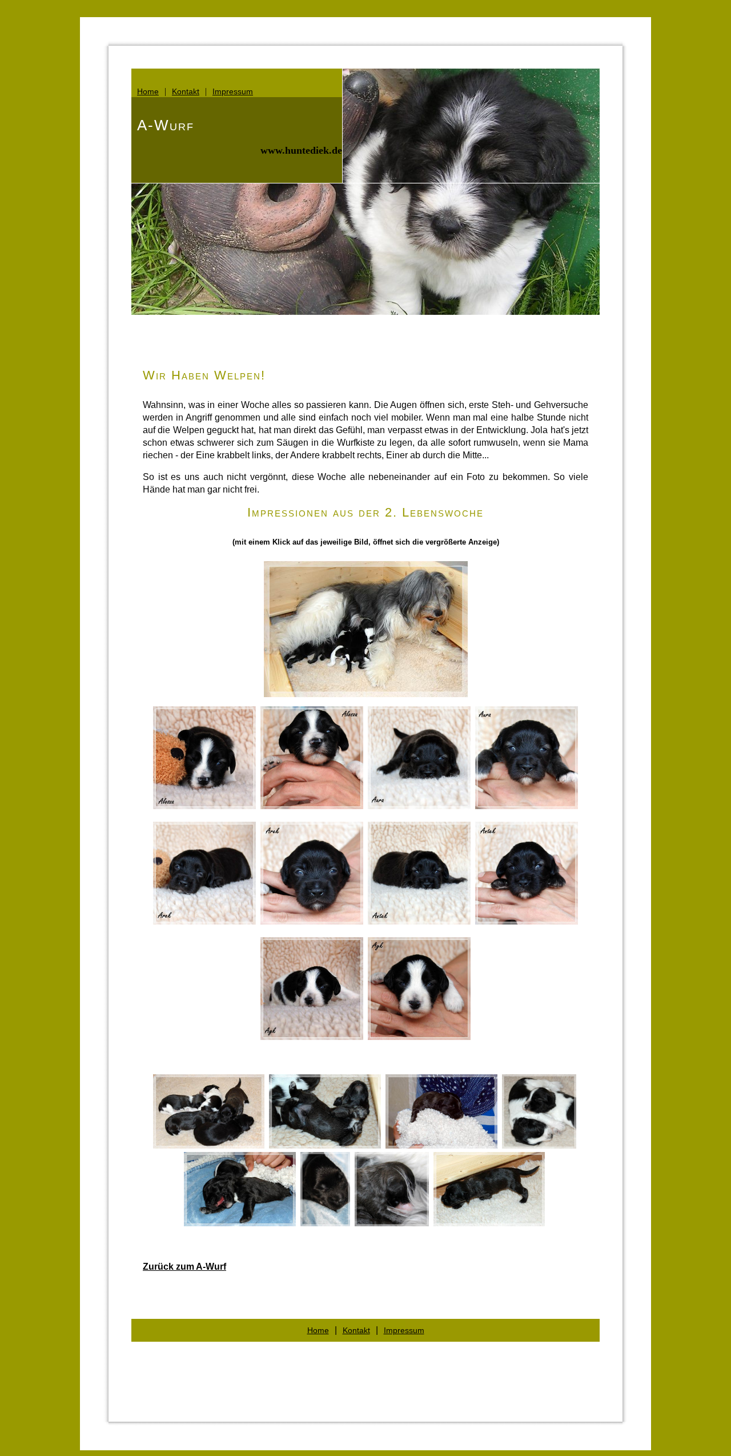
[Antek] (419, 921)
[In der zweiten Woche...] (208, 1145)
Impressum (232, 91)
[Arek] (204, 921)
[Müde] (240, 1223)
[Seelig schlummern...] (325, 1145)
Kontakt (185, 91)
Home (148, 91)
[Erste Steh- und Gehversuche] (489, 1223)
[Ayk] (311, 1037)
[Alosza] (204, 806)
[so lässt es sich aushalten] (325, 1223)
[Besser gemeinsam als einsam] (539, 1145)
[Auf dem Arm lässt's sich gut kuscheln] (441, 1145)
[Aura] (419, 806)
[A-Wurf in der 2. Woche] (366, 694)
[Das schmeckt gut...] (392, 1223)
